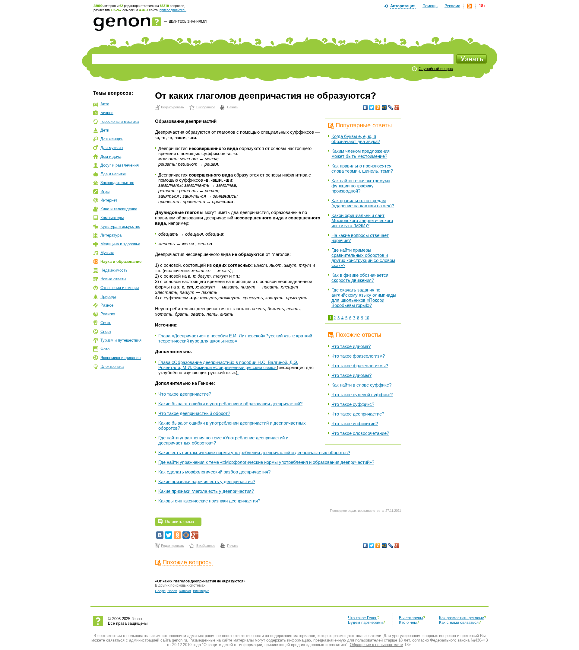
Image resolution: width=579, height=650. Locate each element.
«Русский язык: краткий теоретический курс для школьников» (235, 338)
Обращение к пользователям (376, 644)
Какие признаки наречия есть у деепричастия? (206, 481)
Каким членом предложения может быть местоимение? (360, 153)
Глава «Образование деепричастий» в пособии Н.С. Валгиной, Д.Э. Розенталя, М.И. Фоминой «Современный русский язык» (228, 365)
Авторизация (403, 6)
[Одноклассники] (378, 107)
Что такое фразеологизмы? (359, 365)
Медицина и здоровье (120, 244)
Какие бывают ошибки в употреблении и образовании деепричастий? (230, 403)
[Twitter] (372, 107)
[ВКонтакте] (365, 107)
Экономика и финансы (120, 357)
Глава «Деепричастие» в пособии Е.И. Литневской (210, 335)
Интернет (108, 200)
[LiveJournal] (391, 107)
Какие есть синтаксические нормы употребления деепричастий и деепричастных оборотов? (254, 452)
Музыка (107, 252)
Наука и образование (120, 261)
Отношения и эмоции (119, 287)
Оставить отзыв (179, 521)
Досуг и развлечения (119, 165)
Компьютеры (112, 217)
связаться (115, 640)
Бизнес (106, 112)
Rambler (185, 591)
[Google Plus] (397, 107)
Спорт (105, 331)
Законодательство (117, 182)
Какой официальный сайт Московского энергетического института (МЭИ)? (362, 220)
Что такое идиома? (351, 346)
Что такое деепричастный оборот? (194, 413)
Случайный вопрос (436, 68)
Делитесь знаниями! (188, 21)
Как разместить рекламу (461, 618)
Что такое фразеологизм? (358, 355)
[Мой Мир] (384, 107)
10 (367, 318)
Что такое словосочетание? (360, 433)
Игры (104, 191)
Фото (104, 349)
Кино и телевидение (118, 209)
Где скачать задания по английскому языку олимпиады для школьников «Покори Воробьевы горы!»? (363, 297)
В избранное (205, 107)
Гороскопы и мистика (119, 121)
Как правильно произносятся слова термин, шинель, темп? (362, 168)
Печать (232, 107)
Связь (105, 322)
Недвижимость (114, 270)
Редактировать (172, 107)
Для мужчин (111, 147)
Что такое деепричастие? (357, 413)
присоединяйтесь (173, 10)
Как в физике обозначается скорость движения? (359, 277)
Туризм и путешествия (120, 340)
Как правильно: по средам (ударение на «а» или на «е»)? (362, 203)
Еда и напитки (113, 174)
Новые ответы (113, 279)
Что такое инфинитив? (354, 423)
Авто (104, 104)
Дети (104, 130)
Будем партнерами (365, 622)
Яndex (172, 591)
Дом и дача (110, 156)
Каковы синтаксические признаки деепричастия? (209, 500)
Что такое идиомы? (351, 375)
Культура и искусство (120, 226)
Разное (106, 305)
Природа (108, 296)
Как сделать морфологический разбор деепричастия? (214, 471)
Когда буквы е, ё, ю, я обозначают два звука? (355, 139)
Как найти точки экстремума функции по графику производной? (360, 185)
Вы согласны (411, 618)
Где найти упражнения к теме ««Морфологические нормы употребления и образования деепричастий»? (266, 462)
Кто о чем (408, 622)
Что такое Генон (362, 618)
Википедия (201, 591)
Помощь (430, 6)
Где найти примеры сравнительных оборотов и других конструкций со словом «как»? (363, 257)
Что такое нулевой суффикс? (362, 394)
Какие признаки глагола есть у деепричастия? (206, 491)
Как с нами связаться (459, 622)
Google (160, 591)
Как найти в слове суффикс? (361, 384)
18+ (482, 6)
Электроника (112, 366)
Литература (111, 235)
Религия (107, 314)
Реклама (452, 6)
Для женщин (111, 139)
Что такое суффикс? (352, 404)
